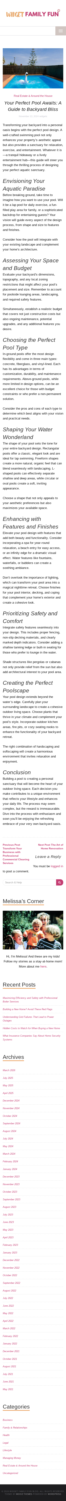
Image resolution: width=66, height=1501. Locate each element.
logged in (57, 866)
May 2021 (8, 1389)
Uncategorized (10, 1473)
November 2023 (11, 1184)
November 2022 (11, 1267)
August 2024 (9, 1131)
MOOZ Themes (24, 1494)
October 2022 (10, 1275)
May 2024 (8, 1146)
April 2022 (8, 1321)
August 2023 (9, 1207)
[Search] (59, 882)
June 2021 (8, 1381)
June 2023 (8, 1222)
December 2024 (11, 1100)
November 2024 (11, 1108)
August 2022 (9, 1290)
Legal (5, 1442)
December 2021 (11, 1351)
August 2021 (9, 1366)
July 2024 (8, 1138)
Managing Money (12, 1458)
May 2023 (8, 1229)
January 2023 (10, 1252)
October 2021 (10, 1359)
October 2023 (10, 1191)
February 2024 (10, 1161)
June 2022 (8, 1305)
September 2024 (11, 1123)
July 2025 (8, 1078)
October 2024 (10, 1116)
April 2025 (8, 1093)
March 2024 (9, 1153)
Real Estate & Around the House (33, 95)
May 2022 (8, 1313)
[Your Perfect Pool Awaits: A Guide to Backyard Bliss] (33, 68)
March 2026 (9, 1070)
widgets (43, 116)
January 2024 (10, 1169)
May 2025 (8, 1085)
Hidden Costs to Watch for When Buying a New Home (31, 1028)
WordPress (54, 1494)
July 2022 (8, 1298)
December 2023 (11, 1176)
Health (6, 1435)
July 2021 (8, 1374)
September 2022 (11, 1283)
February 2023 (10, 1245)
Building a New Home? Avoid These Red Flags (27, 1009)
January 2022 (10, 1343)
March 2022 (9, 1328)
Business (8, 1420)
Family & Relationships (15, 1427)
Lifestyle (7, 1450)
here (43, 966)
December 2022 (11, 1260)
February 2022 (10, 1336)
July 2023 (8, 1214)
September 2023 (11, 1199)
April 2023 (8, 1237)
